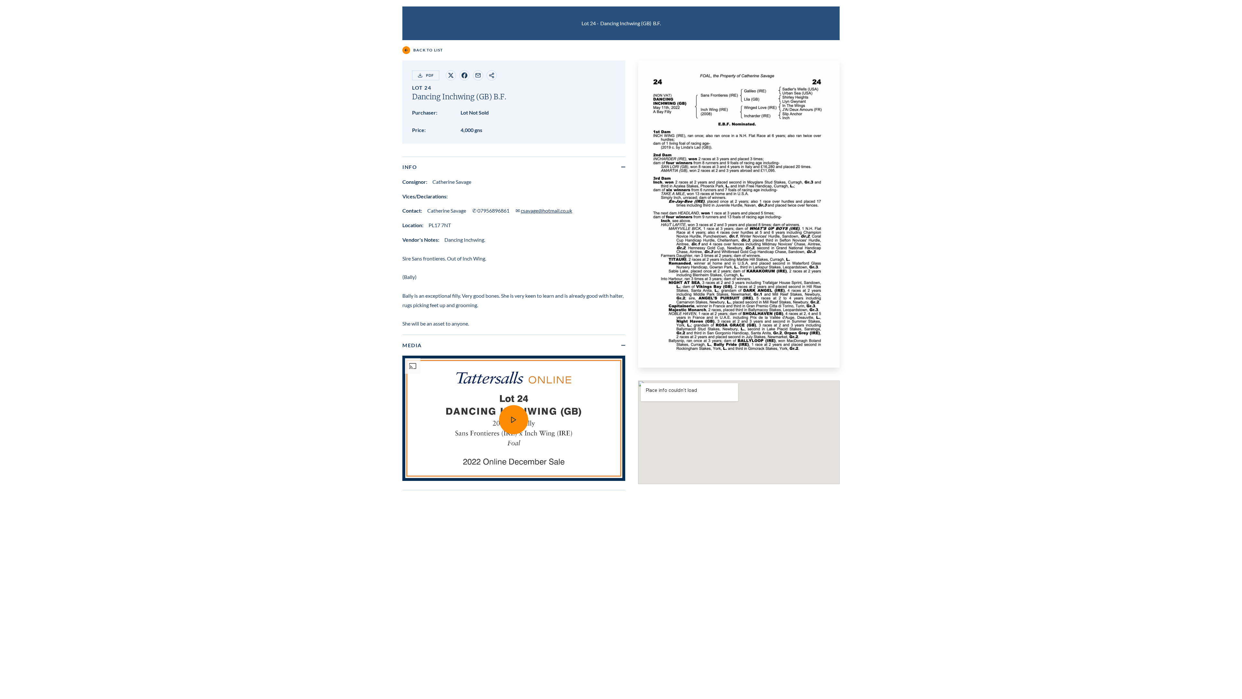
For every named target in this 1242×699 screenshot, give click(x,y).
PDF (430, 75)
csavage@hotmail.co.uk (546, 210)
